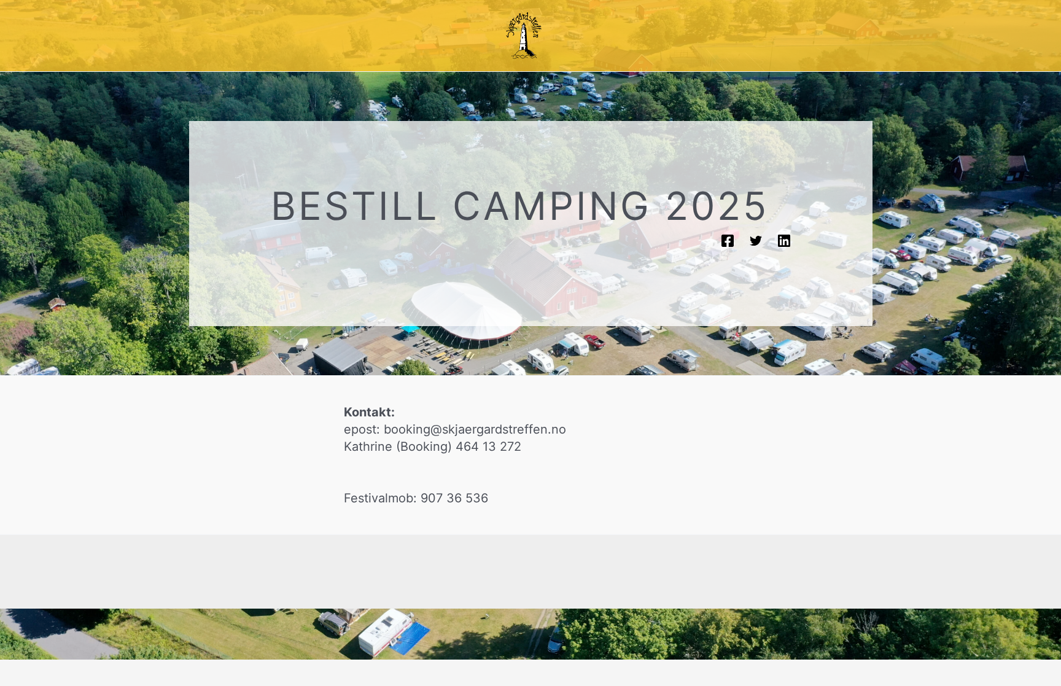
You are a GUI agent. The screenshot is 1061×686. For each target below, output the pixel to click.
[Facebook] (727, 240)
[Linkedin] (784, 240)
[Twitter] (756, 240)
